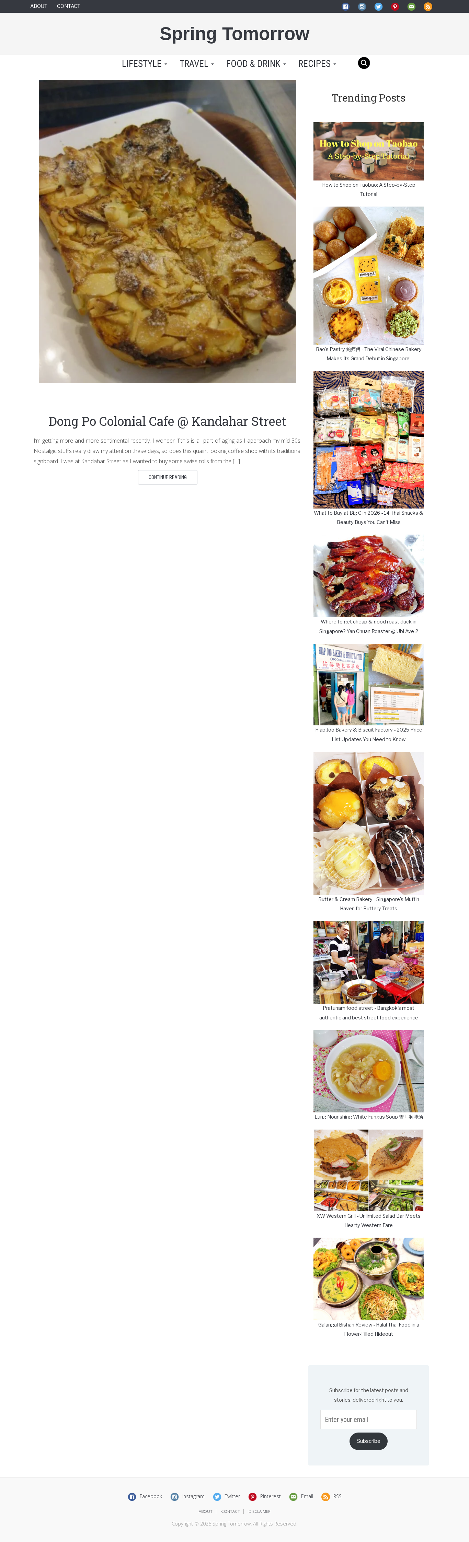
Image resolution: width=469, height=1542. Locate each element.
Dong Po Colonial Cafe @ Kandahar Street (167, 421)
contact (230, 1511)
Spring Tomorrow (234, 33)
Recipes (315, 63)
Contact (68, 6)
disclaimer (260, 1511)
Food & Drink (254, 63)
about (206, 1511)
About (38, 6)
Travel (195, 63)
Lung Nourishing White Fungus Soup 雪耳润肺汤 (368, 1117)
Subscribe (368, 1441)
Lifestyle (142, 63)
